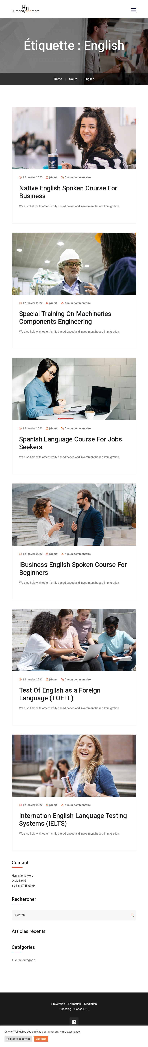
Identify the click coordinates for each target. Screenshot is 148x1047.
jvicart (53, 177)
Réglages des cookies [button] (18, 1038)
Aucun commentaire (77, 177)
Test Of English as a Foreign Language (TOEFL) (60, 694)
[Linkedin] (74, 1021)
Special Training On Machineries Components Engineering (65, 317)
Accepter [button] (41, 1038)
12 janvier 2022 (32, 177)
